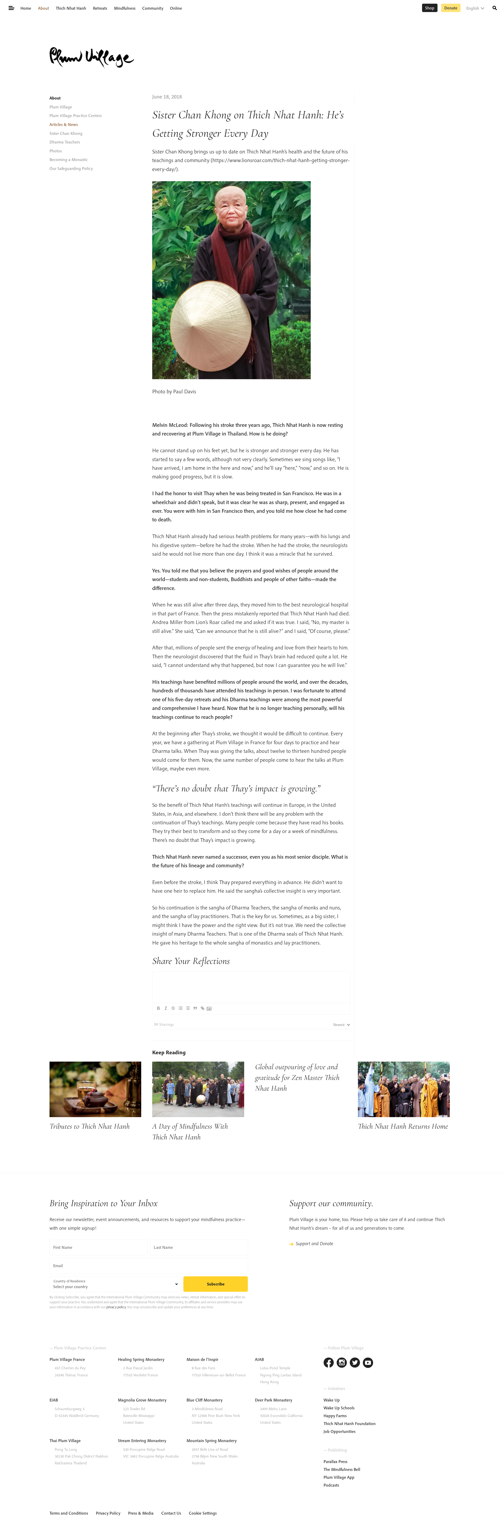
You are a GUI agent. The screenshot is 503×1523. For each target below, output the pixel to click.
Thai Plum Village (65, 1440)
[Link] (202, 1008)
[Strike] (173, 1008)
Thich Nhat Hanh (71, 8)
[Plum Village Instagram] (342, 1363)
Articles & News (64, 124)
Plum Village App (339, 1477)
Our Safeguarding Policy (71, 168)
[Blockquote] (195, 1008)
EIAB (54, 1400)
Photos (56, 150)
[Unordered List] (188, 1008)
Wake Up (332, 1400)
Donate (450, 7)
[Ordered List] (180, 1008)
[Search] (494, 7)
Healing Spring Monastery (141, 1359)
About (43, 8)
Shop (429, 7)
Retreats (100, 8)
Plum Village (61, 106)
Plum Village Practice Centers (76, 115)
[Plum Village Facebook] (329, 1363)
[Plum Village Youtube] (368, 1363)
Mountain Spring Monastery (212, 1440)
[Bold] (158, 1008)
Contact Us (171, 1513)
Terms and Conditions (69, 1513)
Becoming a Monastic (69, 159)
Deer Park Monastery (273, 1400)
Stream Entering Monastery (142, 1440)
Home (25, 8)
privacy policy (116, 1307)
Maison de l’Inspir (202, 1359)
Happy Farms (335, 1415)
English (472, 8)
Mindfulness (124, 8)
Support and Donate (314, 1243)
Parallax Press (335, 1461)
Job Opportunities (340, 1431)
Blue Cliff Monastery (204, 1400)
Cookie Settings (203, 1513)
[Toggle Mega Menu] (11, 7)
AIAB (259, 1359)
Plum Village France (67, 1359)
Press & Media (141, 1513)
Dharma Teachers (65, 142)
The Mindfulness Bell (342, 1469)
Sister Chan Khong (66, 133)
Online (176, 8)
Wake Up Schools (339, 1407)
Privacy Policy (108, 1513)
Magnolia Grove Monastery (142, 1400)
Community (152, 8)
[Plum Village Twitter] (355, 1363)
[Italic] (166, 1008)
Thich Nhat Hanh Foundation (350, 1423)
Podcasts (331, 1485)
